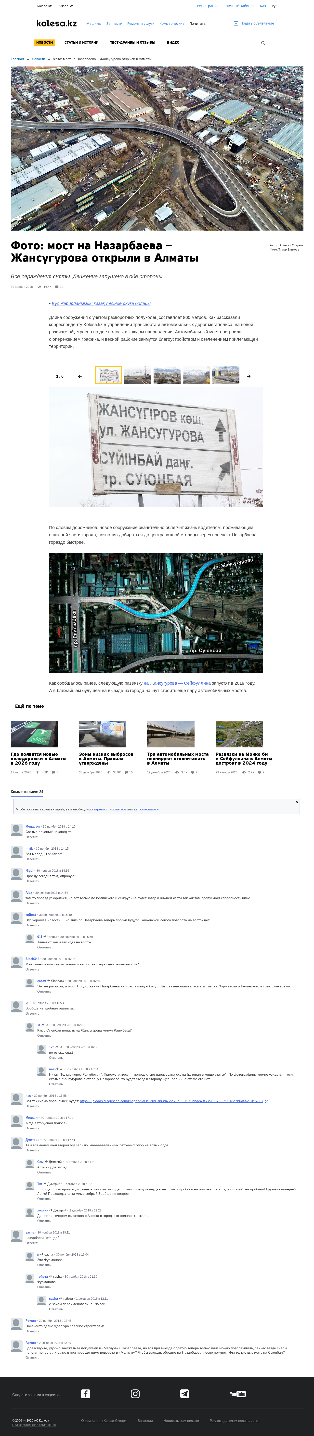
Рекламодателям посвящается (235, 1421)
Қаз (263, 5)
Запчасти (114, 23)
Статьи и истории (81, 43)
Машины (94, 23)
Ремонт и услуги (141, 23)
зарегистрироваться (110, 809)
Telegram (184, 1393)
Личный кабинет (239, 5)
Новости (44, 43)
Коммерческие (171, 23)
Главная (17, 59)
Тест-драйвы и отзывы (132, 43)
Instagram (135, 1393)
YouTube (238, 1393)
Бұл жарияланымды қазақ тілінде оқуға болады (101, 303)
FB (85, 1393)
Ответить (32, 837)
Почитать (197, 23)
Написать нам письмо (181, 1421)
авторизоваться (146, 809)
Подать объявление (256, 23)
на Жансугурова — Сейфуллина (177, 683)
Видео (173, 43)
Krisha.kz (66, 6)
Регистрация (208, 5)
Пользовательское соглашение (34, 1425)
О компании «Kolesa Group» (104, 1421)
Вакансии (145, 1421)
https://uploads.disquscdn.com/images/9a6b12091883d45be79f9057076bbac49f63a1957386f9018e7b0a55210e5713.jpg (174, 1101)
